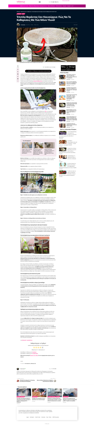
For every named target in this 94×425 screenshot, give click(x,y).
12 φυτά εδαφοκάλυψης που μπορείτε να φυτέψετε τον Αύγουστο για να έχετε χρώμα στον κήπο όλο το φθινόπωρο (71, 118)
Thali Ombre (23, 24)
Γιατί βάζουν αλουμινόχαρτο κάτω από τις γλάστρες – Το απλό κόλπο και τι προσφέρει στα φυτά (71, 89)
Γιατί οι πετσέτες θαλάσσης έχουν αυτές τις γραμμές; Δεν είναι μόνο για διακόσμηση (71, 82)
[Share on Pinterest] (18, 74)
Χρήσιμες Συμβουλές (20, 396)
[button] (45, 2)
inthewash (24, 340)
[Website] (51, 369)
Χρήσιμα (57, 396)
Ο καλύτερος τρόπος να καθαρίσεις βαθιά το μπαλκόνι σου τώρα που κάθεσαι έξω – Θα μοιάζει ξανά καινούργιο (38, 152)
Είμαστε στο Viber (34, 355)
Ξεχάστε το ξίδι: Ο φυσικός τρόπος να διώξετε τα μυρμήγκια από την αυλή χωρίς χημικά (27, 151)
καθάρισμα (32, 363)
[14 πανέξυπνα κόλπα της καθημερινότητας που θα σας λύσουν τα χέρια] (62, 125)
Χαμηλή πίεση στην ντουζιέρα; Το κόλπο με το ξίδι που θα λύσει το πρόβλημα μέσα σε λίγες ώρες (49, 152)
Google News (35, 353)
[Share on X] (18, 72)
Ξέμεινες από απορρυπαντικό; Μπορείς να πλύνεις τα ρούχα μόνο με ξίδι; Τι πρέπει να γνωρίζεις (70, 399)
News (23, 13)
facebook (34, 352)
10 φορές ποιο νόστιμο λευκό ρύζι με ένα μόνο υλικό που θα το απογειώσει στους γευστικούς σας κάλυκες (71, 104)
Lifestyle (19, 13)
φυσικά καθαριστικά (37, 81)
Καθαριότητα (35, 396)
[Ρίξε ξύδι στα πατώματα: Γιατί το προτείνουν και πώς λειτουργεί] (39, 392)
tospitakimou (29, 340)
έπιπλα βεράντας (27, 363)
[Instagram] (54, 369)
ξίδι (46, 111)
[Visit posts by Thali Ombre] (18, 369)
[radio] (34, 348)
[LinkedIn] (55, 369)
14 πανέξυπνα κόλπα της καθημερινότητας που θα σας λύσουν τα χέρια (71, 124)
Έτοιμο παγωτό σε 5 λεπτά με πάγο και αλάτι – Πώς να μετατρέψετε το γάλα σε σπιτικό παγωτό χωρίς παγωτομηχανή (71, 96)
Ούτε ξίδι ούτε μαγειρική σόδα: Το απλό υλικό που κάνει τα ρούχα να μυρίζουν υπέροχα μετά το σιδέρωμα (23, 400)
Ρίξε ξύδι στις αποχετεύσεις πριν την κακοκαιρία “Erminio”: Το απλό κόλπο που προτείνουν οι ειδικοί (54, 399)
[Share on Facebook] (18, 69)
